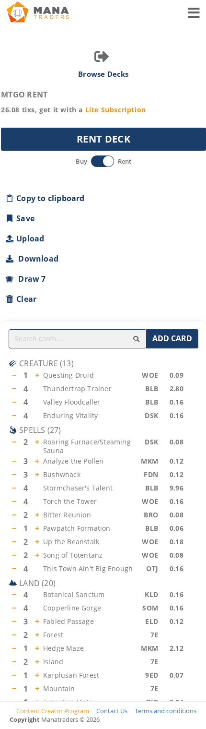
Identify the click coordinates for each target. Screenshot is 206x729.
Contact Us (111, 710)
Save (25, 218)
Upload (30, 238)
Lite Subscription (115, 109)
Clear (26, 299)
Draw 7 (30, 279)
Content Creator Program (52, 710)
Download (36, 258)
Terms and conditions (165, 710)
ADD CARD (172, 338)
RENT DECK (103, 138)
